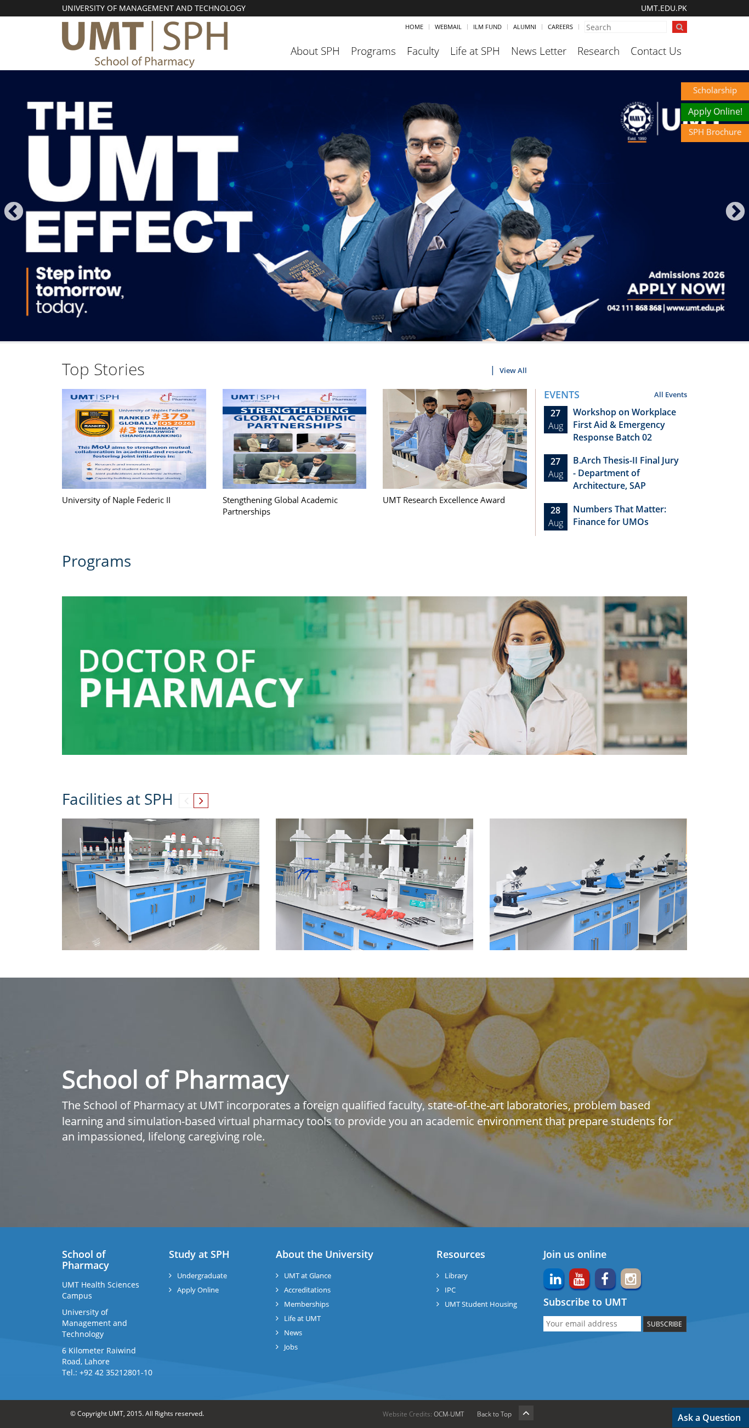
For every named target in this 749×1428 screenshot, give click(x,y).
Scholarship (715, 89)
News (293, 1332)
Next (735, 211)
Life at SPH (475, 51)
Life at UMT (302, 1318)
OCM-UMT (449, 1414)
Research (598, 51)
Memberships (306, 1304)
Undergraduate (202, 1275)
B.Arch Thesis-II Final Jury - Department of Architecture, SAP (626, 473)
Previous (14, 211)
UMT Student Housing (481, 1304)
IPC (450, 1290)
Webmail (448, 26)
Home (414, 26)
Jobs (291, 1347)
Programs (373, 51)
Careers (560, 26)
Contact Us (656, 51)
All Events (670, 394)
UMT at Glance (307, 1275)
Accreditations (307, 1290)
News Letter (538, 51)
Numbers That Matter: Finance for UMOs (619, 515)
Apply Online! (715, 111)
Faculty (423, 51)
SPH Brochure (715, 131)
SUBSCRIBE (664, 1324)
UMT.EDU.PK (664, 8)
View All (513, 370)
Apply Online (198, 1290)
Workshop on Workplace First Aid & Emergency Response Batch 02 (624, 424)
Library (456, 1275)
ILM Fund (487, 26)
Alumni (524, 26)
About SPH (315, 51)
